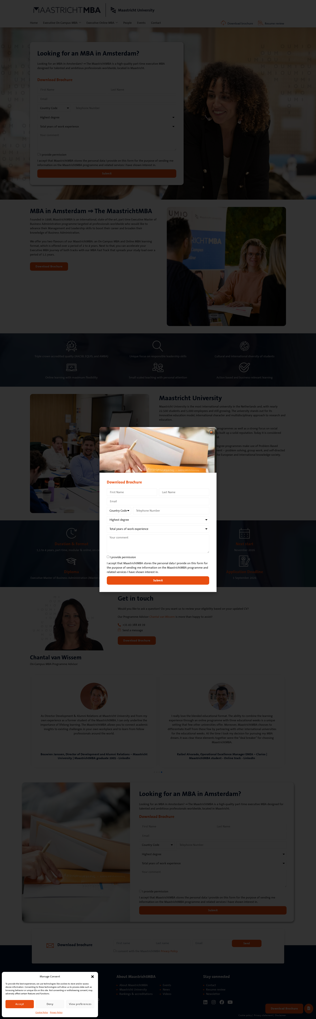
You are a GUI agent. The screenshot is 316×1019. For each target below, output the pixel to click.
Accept (19, 1004)
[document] (158, 509)
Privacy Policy (56, 1012)
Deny (50, 1004)
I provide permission (123, 557)
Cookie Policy (41, 1012)
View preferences (80, 1004)
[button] (92, 976)
